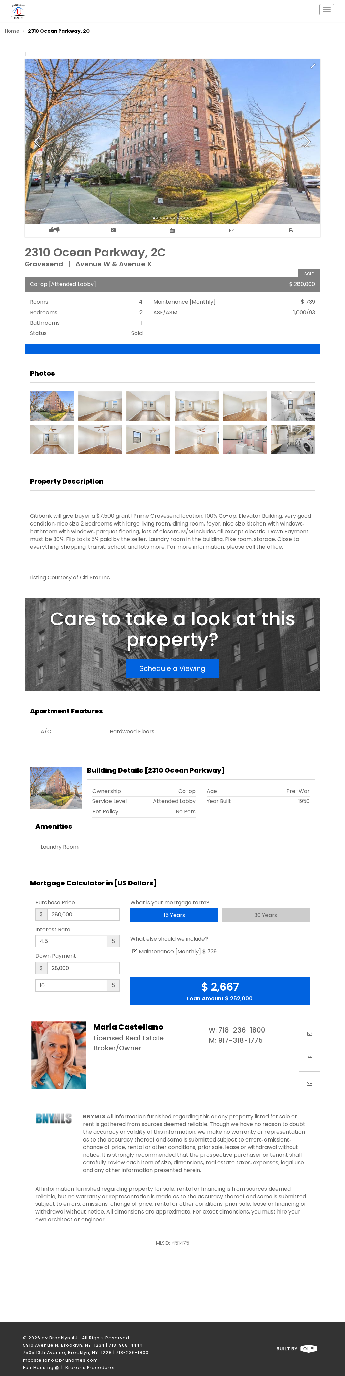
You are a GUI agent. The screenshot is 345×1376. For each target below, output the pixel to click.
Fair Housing (39, 1367)
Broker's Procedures (90, 1367)
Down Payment (55, 956)
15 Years (174, 915)
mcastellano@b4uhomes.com (60, 1360)
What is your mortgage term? (169, 902)
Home (12, 31)
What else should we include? (169, 939)
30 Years (265, 915)
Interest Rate (52, 929)
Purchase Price (55, 902)
